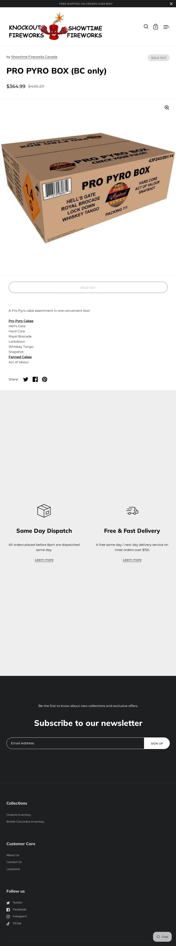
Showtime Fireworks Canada (34, 57)
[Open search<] (146, 26)
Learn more (44, 560)
